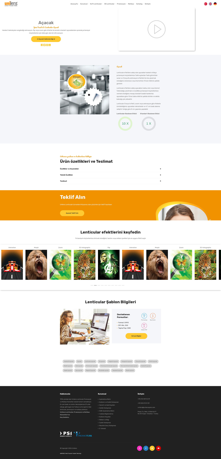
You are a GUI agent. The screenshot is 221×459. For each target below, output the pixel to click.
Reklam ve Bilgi (104, 420)
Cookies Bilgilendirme (106, 414)
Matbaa (131, 4)
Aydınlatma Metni (105, 399)
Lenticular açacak (90, 361)
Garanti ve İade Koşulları (107, 405)
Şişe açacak (79, 370)
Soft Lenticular (96, 4)
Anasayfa (74, 4)
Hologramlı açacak (127, 361)
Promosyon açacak (91, 366)
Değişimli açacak (113, 361)
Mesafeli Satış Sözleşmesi (107, 425)
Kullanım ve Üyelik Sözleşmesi (109, 402)
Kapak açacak (68, 370)
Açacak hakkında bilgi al (46, 39)
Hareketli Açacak (68, 361)
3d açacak (102, 361)
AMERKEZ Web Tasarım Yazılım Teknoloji (70, 453)
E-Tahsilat (102, 428)
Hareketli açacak (145, 366)
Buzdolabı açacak (104, 370)
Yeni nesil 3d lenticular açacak (129, 366)
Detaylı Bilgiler (136, 336)
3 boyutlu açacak (140, 361)
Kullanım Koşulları (105, 417)
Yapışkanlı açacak (117, 370)
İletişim (148, 4)
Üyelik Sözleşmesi (105, 422)
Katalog (139, 4)
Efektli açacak (153, 361)
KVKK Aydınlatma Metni (106, 411)
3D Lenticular (109, 4)
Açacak (79, 361)
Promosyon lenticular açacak (109, 366)
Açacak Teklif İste (72, 213)
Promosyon (121, 4)
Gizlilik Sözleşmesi (105, 408)
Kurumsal (84, 4)
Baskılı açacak (68, 366)
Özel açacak (79, 366)
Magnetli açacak (90, 370)
